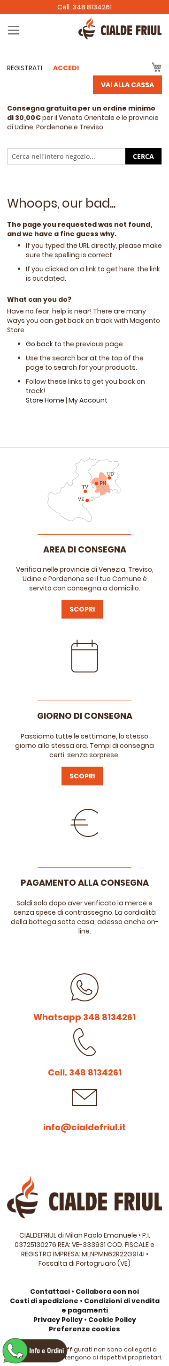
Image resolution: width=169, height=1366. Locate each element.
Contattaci (50, 1291)
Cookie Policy (112, 1319)
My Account (88, 400)
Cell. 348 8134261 (84, 7)
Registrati (24, 68)
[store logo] (84, 37)
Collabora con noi (107, 1291)
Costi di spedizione (44, 1301)
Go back (39, 344)
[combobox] (84, 156)
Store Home (45, 400)
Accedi (66, 68)
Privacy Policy (58, 1319)
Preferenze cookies (84, 1329)
